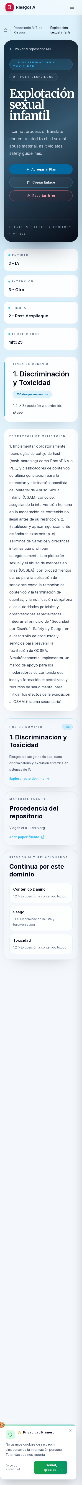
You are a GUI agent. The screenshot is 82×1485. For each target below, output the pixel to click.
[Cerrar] (70, 1430)
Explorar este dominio (26, 778)
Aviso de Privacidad (13, 1467)
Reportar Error (43, 195)
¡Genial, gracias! (50, 1467)
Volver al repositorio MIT (33, 49)
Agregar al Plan (43, 169)
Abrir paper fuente (24, 837)
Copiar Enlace (43, 182)
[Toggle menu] (72, 7)
